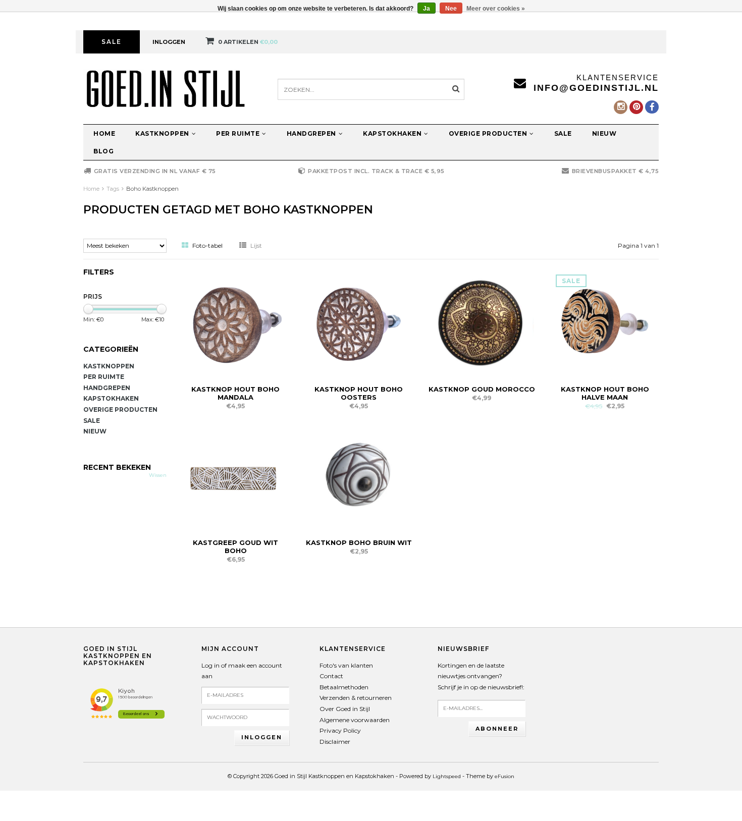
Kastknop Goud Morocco (482, 389)
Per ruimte (237, 133)
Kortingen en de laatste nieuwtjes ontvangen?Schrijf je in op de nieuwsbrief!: (481, 676)
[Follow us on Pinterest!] (636, 107)
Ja (426, 8)
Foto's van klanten (346, 665)
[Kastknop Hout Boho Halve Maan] (605, 322)
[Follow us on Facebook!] (652, 107)
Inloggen (168, 41)
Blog (103, 151)
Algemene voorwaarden (355, 720)
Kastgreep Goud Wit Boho (235, 546)
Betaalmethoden (344, 687)
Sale (111, 41)
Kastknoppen (162, 133)
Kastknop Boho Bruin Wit (359, 542)
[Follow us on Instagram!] (620, 107)
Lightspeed (447, 776)
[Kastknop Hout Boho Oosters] (359, 322)
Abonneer (496, 728)
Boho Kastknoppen (152, 188)
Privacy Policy (340, 730)
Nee (451, 8)
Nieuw (604, 133)
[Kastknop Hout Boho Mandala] (236, 322)
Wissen (158, 475)
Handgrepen (311, 133)
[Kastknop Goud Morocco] (482, 322)
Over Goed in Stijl (345, 709)
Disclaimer (335, 741)
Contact (331, 676)
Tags (113, 188)
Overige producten (488, 133)
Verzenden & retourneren (356, 697)
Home (104, 133)
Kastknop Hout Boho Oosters (358, 393)
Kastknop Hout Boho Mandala (235, 393)
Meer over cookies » (495, 8)
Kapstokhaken (392, 133)
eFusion (504, 776)
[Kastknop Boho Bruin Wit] (359, 476)
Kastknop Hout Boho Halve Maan (605, 393)
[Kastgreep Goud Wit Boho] (236, 476)
